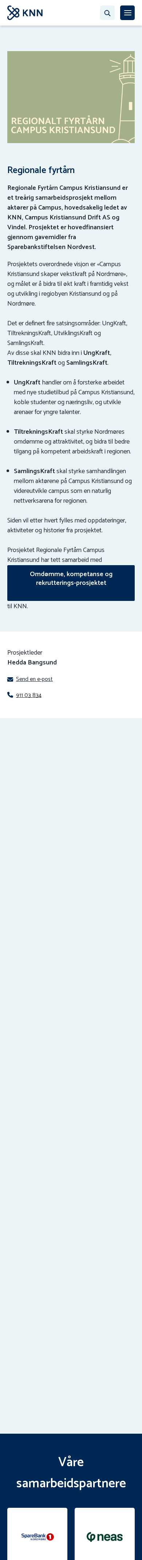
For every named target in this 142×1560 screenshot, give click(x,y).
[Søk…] (107, 12)
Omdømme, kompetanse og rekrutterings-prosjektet (71, 579)
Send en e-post (34, 679)
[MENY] (127, 12)
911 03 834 (29, 695)
